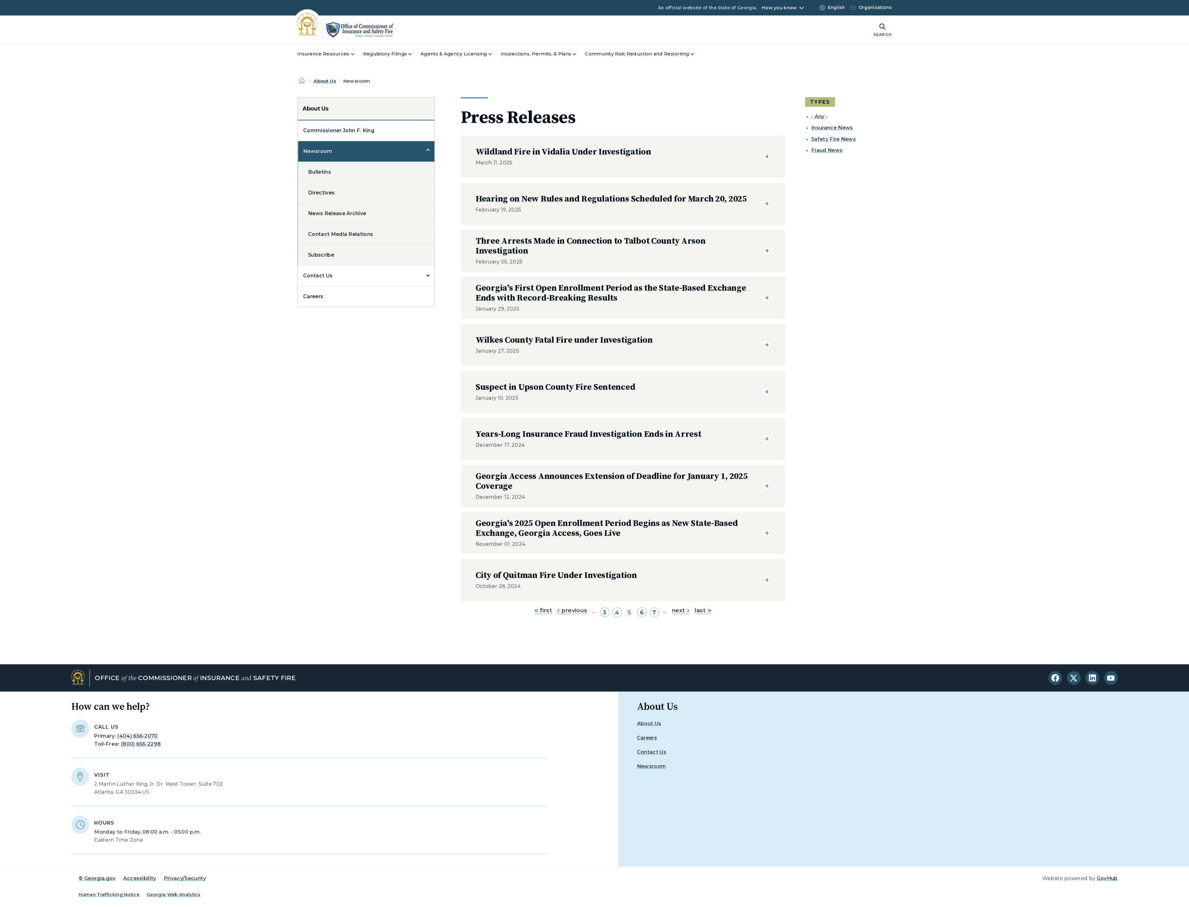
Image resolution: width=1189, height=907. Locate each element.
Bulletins (319, 172)
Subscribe (321, 255)
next (678, 610)
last (700, 610)
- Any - (819, 116)
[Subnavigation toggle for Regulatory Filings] (413, 54)
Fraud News (827, 150)
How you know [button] (779, 7)
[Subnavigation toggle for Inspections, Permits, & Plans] (578, 54)
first (545, 610)
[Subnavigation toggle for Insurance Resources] (356, 54)
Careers (313, 296)
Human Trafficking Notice (109, 894)
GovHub (1107, 878)
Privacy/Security (185, 878)
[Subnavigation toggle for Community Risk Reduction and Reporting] (696, 54)
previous (573, 610)
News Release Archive (337, 213)
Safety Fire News (833, 139)
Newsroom (318, 151)
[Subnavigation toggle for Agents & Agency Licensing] (494, 54)
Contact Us (318, 276)
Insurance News (832, 128)
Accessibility (139, 878)
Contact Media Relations (340, 234)
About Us (325, 81)
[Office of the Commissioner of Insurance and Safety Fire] (345, 30)
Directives (321, 193)
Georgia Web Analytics (174, 894)
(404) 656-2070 (137, 736)
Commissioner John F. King (338, 130)
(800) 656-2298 (141, 744)
